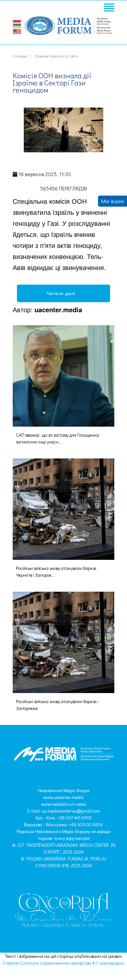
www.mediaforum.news (63, 804)
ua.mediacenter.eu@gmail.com (70, 811)
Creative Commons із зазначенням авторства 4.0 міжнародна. (64, 963)
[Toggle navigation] (109, 8)
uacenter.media (58, 309)
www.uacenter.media (63, 797)
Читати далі (63, 293)
